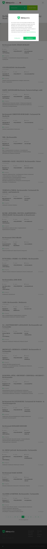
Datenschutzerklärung (30, 32)
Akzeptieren (29, 38)
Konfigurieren (17, 38)
